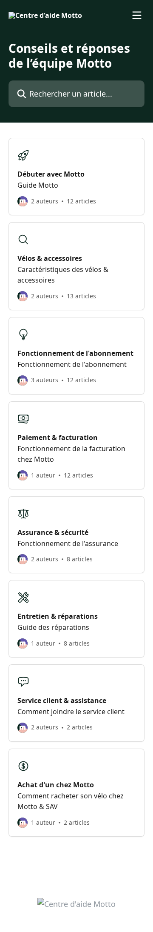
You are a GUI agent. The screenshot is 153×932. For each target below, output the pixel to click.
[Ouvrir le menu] (136, 15)
